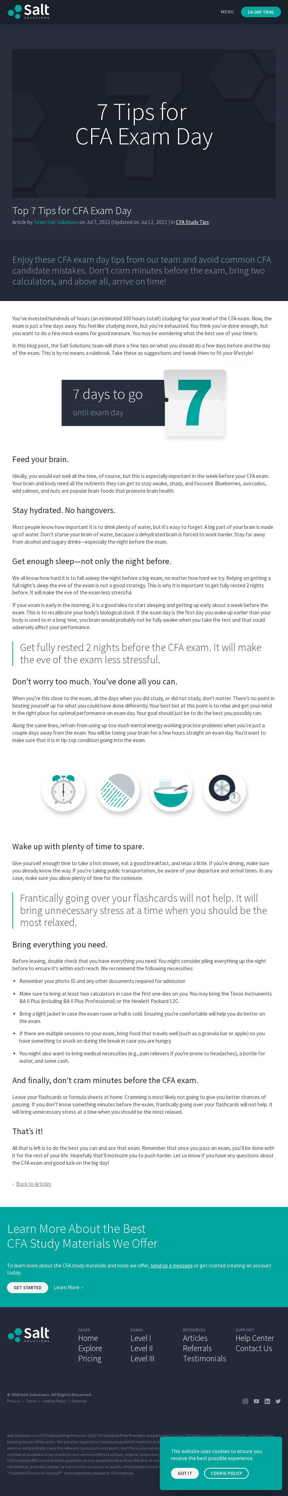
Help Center (255, 1338)
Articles (195, 1338)
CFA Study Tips (192, 222)
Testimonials (204, 1358)
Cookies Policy (53, 1401)
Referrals (197, 1348)
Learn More (66, 1287)
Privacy (13, 1401)
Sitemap (79, 1401)
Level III (143, 1358)
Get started (27, 1288)
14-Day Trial (261, 12)
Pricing (89, 1358)
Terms (31, 1401)
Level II (142, 1348)
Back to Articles (33, 1184)
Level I (141, 1338)
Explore (90, 1348)
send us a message (172, 1265)
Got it (185, 1473)
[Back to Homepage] (37, 1345)
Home (88, 1338)
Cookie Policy (226, 1473)
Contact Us (254, 1348)
